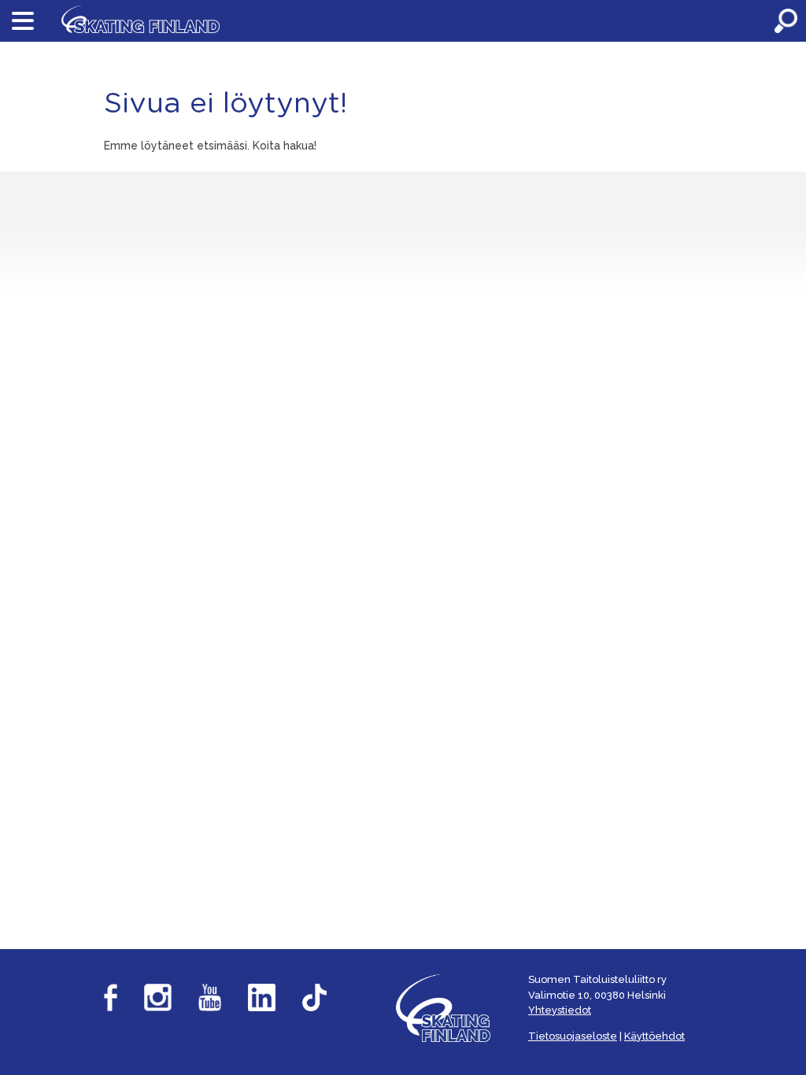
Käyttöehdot (654, 1036)
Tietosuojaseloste (572, 1036)
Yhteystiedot (559, 1010)
